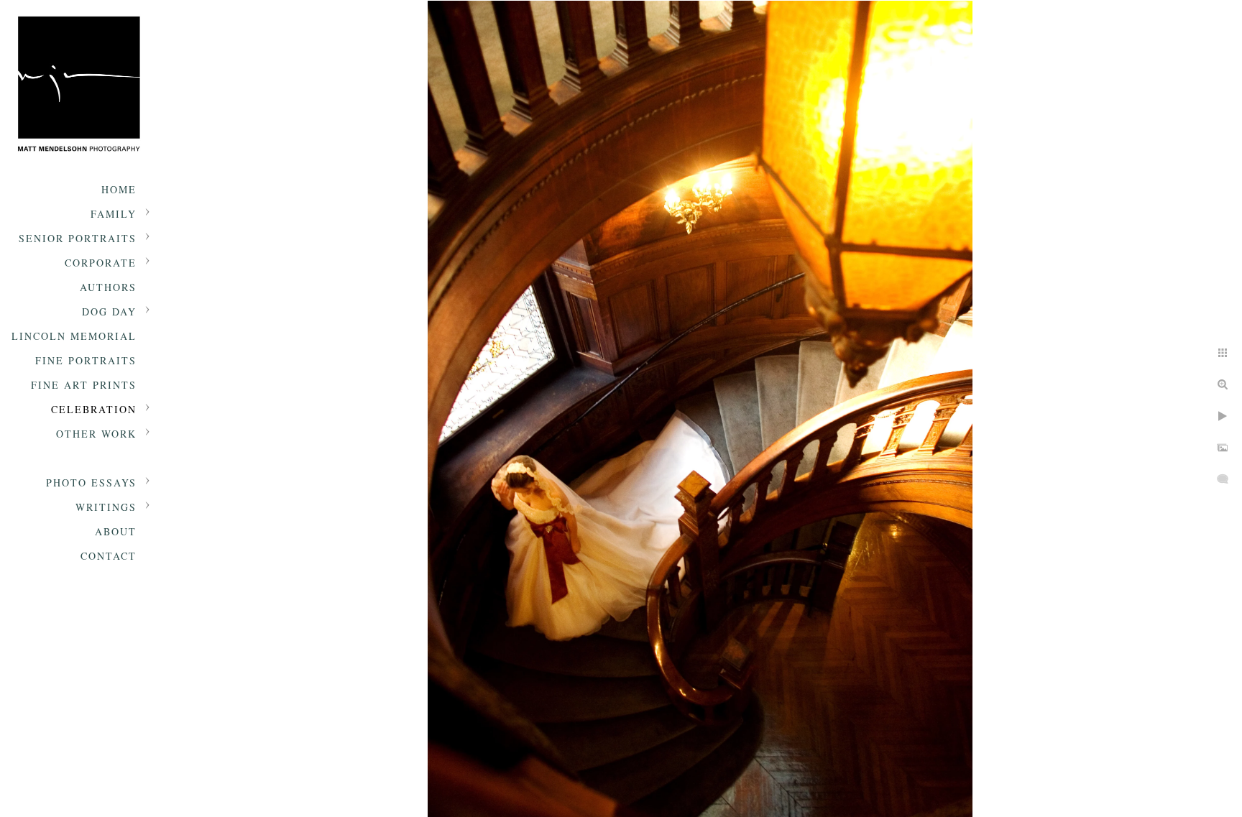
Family (114, 214)
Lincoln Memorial (74, 336)
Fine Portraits (86, 360)
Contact (108, 556)
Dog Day (109, 311)
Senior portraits (78, 238)
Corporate (101, 262)
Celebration (94, 409)
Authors (108, 287)
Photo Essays (91, 482)
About (116, 531)
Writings (106, 507)
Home (119, 189)
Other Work (96, 433)
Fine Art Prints (84, 385)
